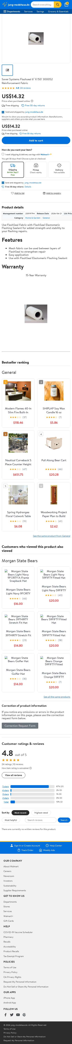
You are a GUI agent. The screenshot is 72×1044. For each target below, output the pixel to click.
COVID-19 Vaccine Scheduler (18, 932)
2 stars (5, 798)
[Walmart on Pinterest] (24, 1015)
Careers (7, 871)
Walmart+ (8, 916)
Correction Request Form (20, 726)
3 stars (5, 794)
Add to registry (53, 193)
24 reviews (25, 88)
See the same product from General (51, 535)
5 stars (5, 786)
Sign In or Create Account (27, 845)
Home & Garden (32, 217)
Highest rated (41, 812)
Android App (9, 1002)
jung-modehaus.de (34, 111)
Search (64, 820)
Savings (40, 11)
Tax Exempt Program (13, 956)
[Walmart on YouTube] (18, 1015)
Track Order (27, 850)
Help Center (56, 845)
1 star (6, 802)
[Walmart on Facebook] (5, 1015)
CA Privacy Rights (12, 977)
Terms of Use (9, 967)
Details (28, 187)
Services (28, 11)
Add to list (19, 193)
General (46, 217)
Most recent (20, 812)
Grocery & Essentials (58, 11)
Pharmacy (8, 936)
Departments (13, 11)
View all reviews (13, 775)
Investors (7, 880)
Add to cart (36, 140)
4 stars (5, 790)
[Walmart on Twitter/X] (12, 1015)
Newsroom (8, 876)
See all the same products (57, 696)
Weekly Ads (49, 850)
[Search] (58, 4)
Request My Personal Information (19, 981)
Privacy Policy (10, 972)
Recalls (6, 941)
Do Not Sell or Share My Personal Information (25, 986)
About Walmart (11, 866)
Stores (6, 906)
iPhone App (9, 997)
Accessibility (9, 946)
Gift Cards (8, 920)
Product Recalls (11, 951)
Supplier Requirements (14, 890)
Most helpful (11, 820)
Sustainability (9, 885)
